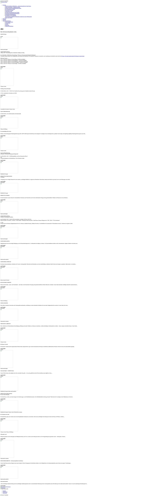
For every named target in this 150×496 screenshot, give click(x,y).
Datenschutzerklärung (9, 26)
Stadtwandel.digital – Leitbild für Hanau (12, 7)
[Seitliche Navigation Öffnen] (0, 3)
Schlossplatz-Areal (8, 11)
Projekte (4, 5)
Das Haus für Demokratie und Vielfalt (12, 12)
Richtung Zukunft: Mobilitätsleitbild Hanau (13, 8)
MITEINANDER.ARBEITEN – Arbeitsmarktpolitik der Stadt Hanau (18, 6)
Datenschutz (5, 491)
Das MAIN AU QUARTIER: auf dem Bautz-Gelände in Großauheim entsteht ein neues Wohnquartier (18, 16)
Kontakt (6, 24)
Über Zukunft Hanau (7, 20)
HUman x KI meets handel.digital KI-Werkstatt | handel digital (72, 56)
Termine (4, 19)
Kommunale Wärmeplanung (10, 14)
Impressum (7, 25)
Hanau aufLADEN (8, 17)
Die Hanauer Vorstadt (9, 10)
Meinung (4, 18)
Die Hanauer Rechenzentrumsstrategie (12, 13)
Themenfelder (7, 22)
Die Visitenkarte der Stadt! (10, 9)
